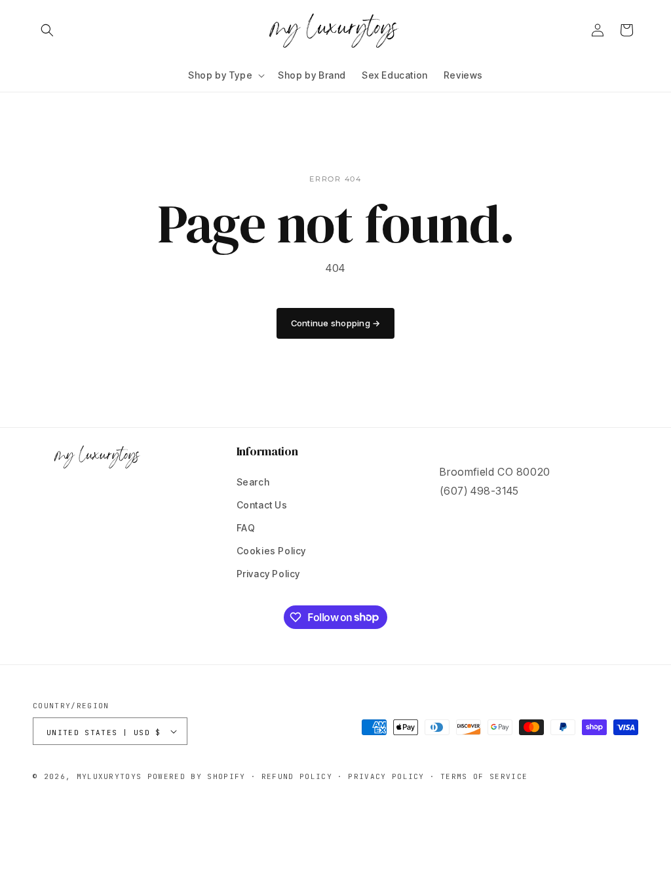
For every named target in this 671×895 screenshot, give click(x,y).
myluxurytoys (109, 776)
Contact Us (262, 504)
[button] (47, 30)
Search (253, 481)
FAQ (246, 527)
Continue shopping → (336, 323)
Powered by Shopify (196, 776)
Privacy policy (386, 776)
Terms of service (483, 776)
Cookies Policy (271, 550)
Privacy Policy (268, 573)
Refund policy (296, 776)
